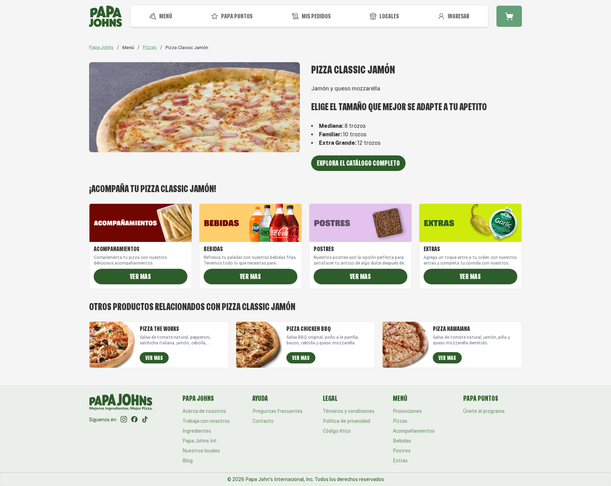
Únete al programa (484, 411)
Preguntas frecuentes (277, 411)
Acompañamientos (414, 431)
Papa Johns (101, 47)
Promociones (407, 411)
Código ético (337, 431)
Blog (187, 460)
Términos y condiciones (348, 411)
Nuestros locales (201, 451)
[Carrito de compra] (509, 16)
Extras (400, 460)
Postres (402, 451)
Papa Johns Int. (199, 441)
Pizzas (150, 47)
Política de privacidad (346, 421)
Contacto (263, 421)
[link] (128, 47)
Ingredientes (196, 431)
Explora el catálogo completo (358, 163)
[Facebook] (134, 419)
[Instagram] (124, 419)
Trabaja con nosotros (206, 421)
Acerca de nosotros (204, 411)
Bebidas (402, 441)
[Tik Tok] (145, 419)
